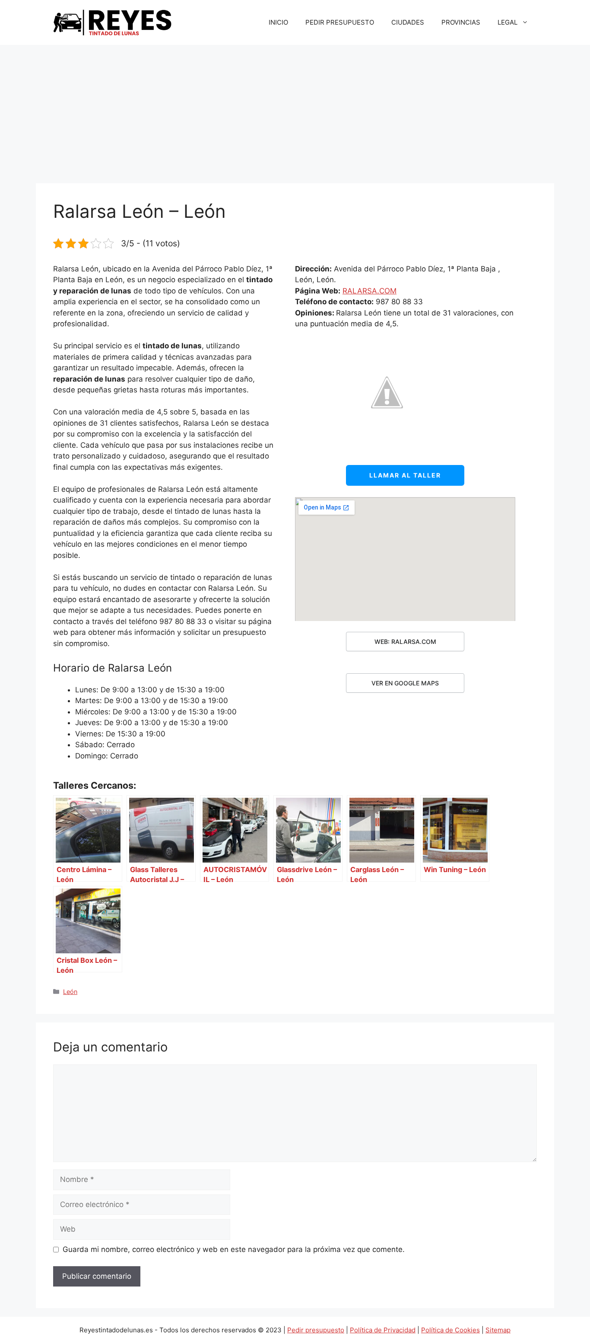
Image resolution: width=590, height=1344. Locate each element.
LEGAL (507, 22)
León (70, 991)
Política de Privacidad (383, 1330)
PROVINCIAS (460, 22)
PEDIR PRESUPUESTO (339, 22)
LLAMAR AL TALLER (405, 475)
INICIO (278, 22)
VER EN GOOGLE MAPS (405, 683)
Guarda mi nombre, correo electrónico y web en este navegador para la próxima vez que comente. (234, 1249)
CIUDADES (407, 22)
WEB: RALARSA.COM (405, 641)
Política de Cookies (450, 1330)
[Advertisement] (295, 109)
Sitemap (498, 1330)
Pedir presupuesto (315, 1330)
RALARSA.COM (370, 291)
